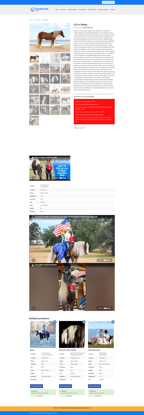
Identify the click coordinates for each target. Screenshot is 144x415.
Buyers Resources (103, 9)
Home (57, 9)
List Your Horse (92, 9)
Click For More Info (36, 386)
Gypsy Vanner (37, 20)
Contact (112, 9)
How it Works (82, 9)
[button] (67, 26)
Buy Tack (63, 9)
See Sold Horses (72, 9)
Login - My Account (108, 2)
